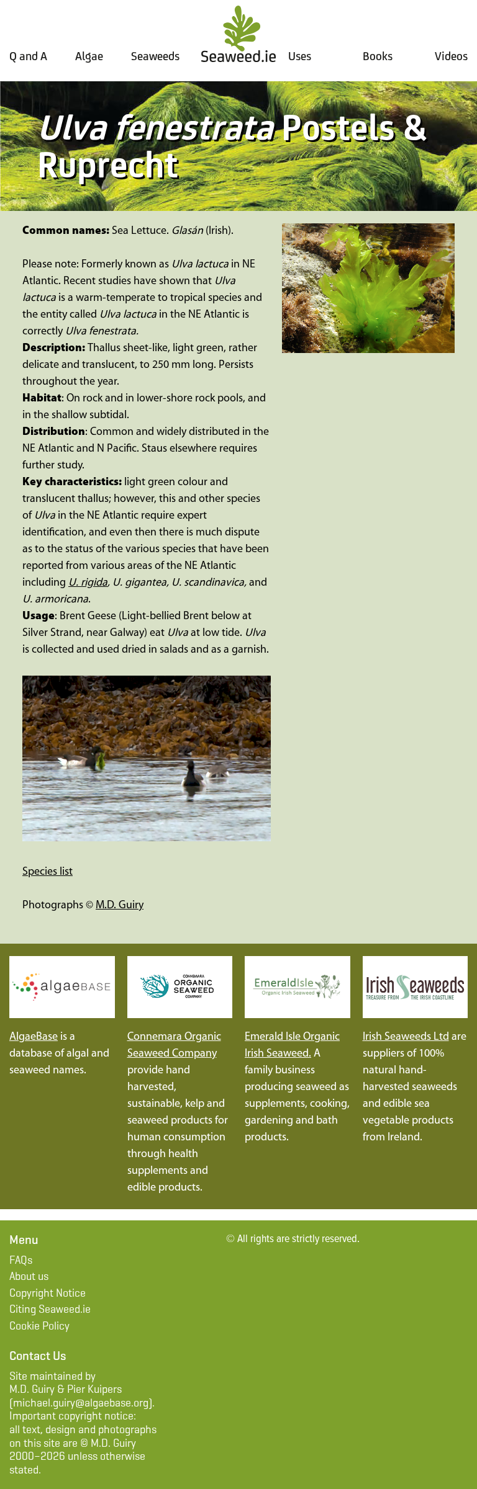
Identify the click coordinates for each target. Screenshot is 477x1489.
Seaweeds (155, 56)
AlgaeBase (33, 1037)
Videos (451, 56)
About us (28, 1276)
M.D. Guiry (119, 905)
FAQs (20, 1260)
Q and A (28, 56)
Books (378, 56)
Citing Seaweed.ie (50, 1309)
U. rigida (87, 583)
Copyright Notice (47, 1293)
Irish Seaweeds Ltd (406, 1037)
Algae (89, 56)
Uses (299, 56)
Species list (47, 872)
